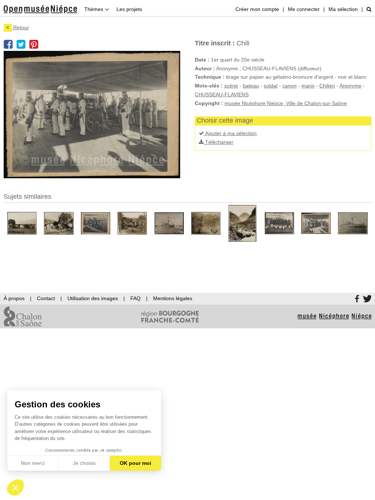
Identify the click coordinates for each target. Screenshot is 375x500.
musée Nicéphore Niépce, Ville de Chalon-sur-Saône (285, 103)
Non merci (33, 463)
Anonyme (350, 86)
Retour (17, 27)
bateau (251, 86)
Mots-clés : (209, 86)
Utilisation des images (92, 298)
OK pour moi (135, 463)
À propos (14, 298)
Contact (46, 298)
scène (231, 86)
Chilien (327, 86)
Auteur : (205, 68)
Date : (202, 60)
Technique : (209, 77)
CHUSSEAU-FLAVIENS (222, 94)
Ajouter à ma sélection (230, 133)
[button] (15, 487)
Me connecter (304, 9)
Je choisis (84, 463)
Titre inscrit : (215, 43)
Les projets (129, 9)
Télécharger (218, 142)
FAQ (135, 298)
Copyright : (209, 103)
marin (308, 86)
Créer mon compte (257, 9)
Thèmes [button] (94, 9)
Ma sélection (343, 9)
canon (289, 86)
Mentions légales (172, 298)
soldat (271, 86)
